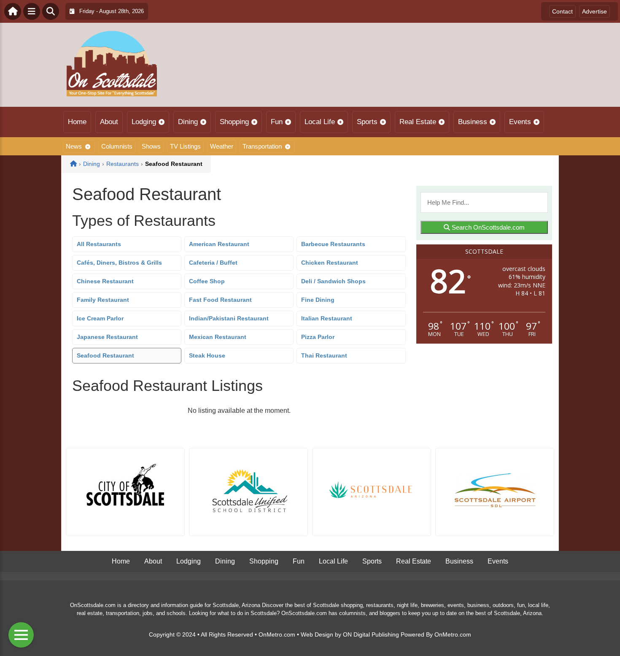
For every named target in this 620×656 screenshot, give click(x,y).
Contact (562, 11)
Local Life (320, 122)
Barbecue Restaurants (333, 244)
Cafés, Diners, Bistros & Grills (119, 262)
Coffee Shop (207, 281)
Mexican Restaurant (217, 336)
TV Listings (185, 146)
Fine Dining (317, 299)
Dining (188, 122)
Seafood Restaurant (105, 355)
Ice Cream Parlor (100, 318)
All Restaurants (99, 244)
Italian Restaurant (326, 318)
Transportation (262, 146)
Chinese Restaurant (105, 281)
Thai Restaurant (324, 355)
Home (77, 122)
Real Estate (417, 122)
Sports (367, 122)
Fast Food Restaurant (220, 299)
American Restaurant (219, 244)
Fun (277, 122)
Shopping (234, 122)
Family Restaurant (103, 299)
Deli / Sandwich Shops (333, 281)
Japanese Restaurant (107, 336)
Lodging (144, 122)
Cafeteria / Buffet (213, 262)
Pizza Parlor (317, 336)
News (74, 146)
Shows (151, 146)
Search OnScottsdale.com (487, 227)
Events (520, 122)
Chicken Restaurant (329, 262)
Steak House (207, 355)
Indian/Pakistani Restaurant (229, 318)
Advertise (594, 11)
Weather (221, 146)
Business (472, 122)
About (109, 122)
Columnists (116, 146)
